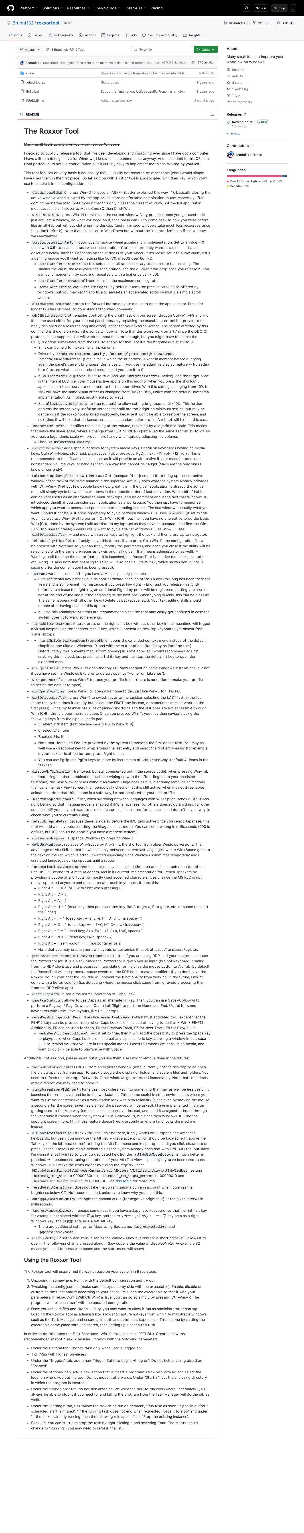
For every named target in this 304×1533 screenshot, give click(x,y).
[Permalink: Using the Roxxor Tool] (21, 1260)
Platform (27, 8)
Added (116, 100)
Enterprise (133, 8)
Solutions (51, 8)
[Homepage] (10, 8)
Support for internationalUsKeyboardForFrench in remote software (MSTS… (155, 91)
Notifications (237, 22)
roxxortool (48, 23)
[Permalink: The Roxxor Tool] (21, 131)
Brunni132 (23, 23)
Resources (76, 8)
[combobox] (163, 49)
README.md (35, 100)
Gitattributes (110, 82)
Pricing (156, 8)
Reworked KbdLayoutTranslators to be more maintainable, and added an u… (98, 63)
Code (30, 73)
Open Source (105, 8)
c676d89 (167, 62)
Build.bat (32, 91)
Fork (263, 22)
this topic (124, 1181)
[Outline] (212, 114)
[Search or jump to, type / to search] (246, 8)
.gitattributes (35, 82)
